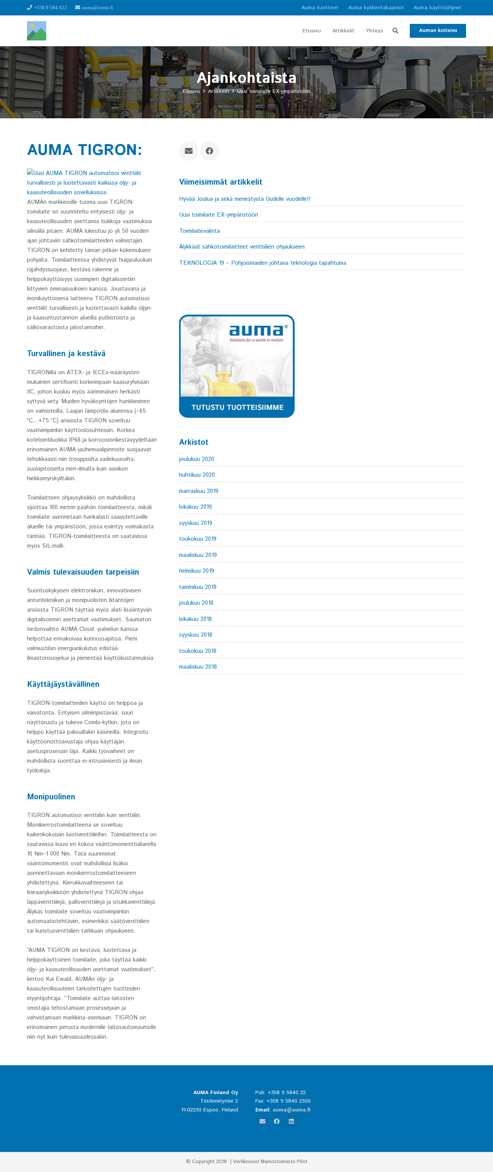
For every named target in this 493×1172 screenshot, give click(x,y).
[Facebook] (209, 151)
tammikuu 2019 (197, 587)
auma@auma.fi (291, 1110)
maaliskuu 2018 (198, 667)
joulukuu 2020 (196, 459)
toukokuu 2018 (197, 651)
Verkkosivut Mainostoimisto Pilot (270, 1161)
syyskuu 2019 (195, 523)
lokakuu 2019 (195, 507)
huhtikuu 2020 (197, 475)
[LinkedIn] (291, 1121)
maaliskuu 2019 (198, 555)
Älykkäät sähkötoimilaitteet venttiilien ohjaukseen (242, 247)
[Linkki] (36, 30)
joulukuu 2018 (196, 603)
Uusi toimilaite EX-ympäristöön (218, 215)
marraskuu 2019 (198, 491)
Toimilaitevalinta (199, 231)
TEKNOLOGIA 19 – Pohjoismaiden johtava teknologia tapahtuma (262, 263)
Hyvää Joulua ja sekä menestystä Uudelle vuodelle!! (245, 199)
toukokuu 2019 (197, 539)
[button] (395, 31)
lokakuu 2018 (195, 619)
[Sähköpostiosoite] (188, 151)
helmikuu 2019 (196, 571)
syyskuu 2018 (195, 635)
